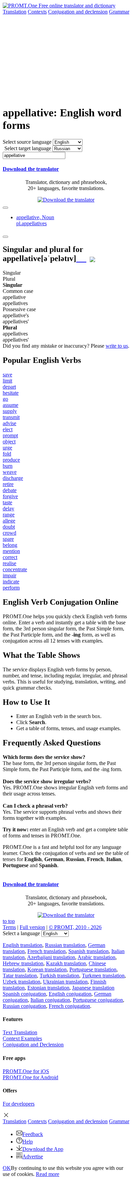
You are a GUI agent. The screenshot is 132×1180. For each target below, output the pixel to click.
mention (11, 551)
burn (8, 466)
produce (11, 460)
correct (10, 557)
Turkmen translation (103, 975)
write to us (117, 346)
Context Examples (22, 1038)
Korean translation (47, 969)
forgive (10, 496)
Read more (47, 1174)
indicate (11, 581)
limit (7, 381)
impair (9, 575)
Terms (9, 927)
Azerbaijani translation (51, 957)
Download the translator (31, 169)
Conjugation (78, 12)
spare (8, 539)
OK (7, 1168)
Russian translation (65, 945)
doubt (9, 527)
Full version (32, 927)
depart (9, 387)
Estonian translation (48, 988)
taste (7, 502)
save (7, 374)
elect (8, 429)
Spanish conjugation (24, 994)
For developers (19, 1104)
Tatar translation (20, 975)
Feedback (32, 1134)
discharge (13, 478)
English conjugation (70, 994)
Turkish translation (59, 975)
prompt (10, 435)
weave (10, 472)
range (9, 514)
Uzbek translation (21, 982)
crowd (9, 533)
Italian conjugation (50, 1000)
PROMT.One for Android (30, 1077)
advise (9, 423)
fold (7, 454)
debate (10, 490)
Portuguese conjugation (98, 1000)
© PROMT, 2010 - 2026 (75, 927)
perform (11, 588)
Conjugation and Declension (33, 1044)
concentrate (15, 569)
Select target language (27, 148)
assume (10, 405)
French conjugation (69, 1006)
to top (9, 921)
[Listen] (81, 258)
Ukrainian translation (65, 982)
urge (7, 447)
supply (10, 411)
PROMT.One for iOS (26, 1071)
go (5, 399)
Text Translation (20, 1032)
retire (8, 484)
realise (9, 563)
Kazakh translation (66, 963)
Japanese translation (93, 988)
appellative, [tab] (35, 220)
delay (8, 508)
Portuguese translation (92, 969)
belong (10, 545)
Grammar (119, 12)
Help (27, 1141)
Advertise (32, 1156)
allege (9, 521)
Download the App (42, 1149)
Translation (14, 12)
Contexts (37, 12)
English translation (22, 945)
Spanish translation (88, 951)
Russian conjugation (24, 1006)
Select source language (27, 142)
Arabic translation (96, 957)
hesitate (11, 393)
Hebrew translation (23, 963)
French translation (46, 951)
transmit (11, 417)
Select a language (21, 933)
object (9, 441)
